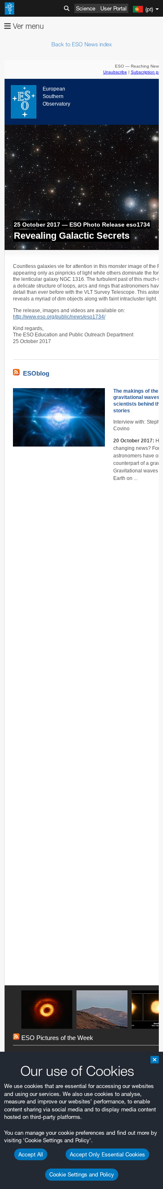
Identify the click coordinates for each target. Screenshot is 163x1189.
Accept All (30, 1154)
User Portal (113, 8)
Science (85, 8)
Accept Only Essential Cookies (107, 1154)
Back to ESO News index (81, 44)
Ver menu (27, 26)
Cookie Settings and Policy (81, 1174)
